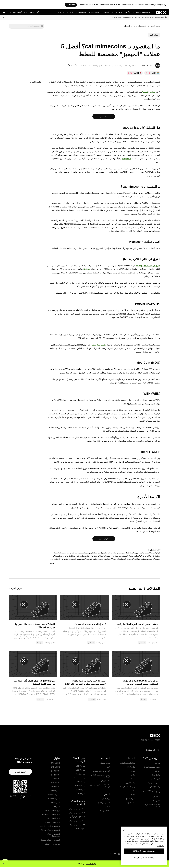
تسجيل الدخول (28, 12)
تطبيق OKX (156, 801)
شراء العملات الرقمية (142, 12)
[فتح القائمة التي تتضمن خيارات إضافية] (4, 12)
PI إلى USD (80, 828)
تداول (120, 12)
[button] (38, 12)
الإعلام (108, 807)
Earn (133, 779)
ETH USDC (55, 767)
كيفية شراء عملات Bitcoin (50, 830)
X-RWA (132, 795)
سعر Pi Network (54, 799)
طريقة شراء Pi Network (51, 844)
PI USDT (56, 779)
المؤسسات (95, 12)
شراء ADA (81, 782)
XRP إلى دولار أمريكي (77, 824)
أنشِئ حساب (91, 864)
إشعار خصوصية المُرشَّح (151, 767)
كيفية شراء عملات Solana (50, 840)
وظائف (157, 771)
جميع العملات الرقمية (127, 787)
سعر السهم (131, 802)
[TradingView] (115, 853)
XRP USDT (55, 787)
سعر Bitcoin (55, 791)
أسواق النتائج (130, 799)
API (108, 767)
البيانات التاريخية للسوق (101, 771)
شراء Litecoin (80, 790)
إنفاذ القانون (156, 797)
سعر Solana (55, 802)
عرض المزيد (16, 588)
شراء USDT (80, 766)
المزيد (62, 12)
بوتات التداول (130, 783)
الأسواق (127, 12)
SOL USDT (55, 783)
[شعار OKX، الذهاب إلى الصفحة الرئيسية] (161, 12)
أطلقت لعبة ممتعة (98, 345)
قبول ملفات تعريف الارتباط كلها (144, 851)
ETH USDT (55, 775)
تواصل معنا (156, 775)
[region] (144, 846)
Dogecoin (126, 159)
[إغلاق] (3, 17)
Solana (86, 269)
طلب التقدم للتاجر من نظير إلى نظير (100, 786)
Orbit (71, 12)
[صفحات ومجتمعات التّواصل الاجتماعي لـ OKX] (110, 853)
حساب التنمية (108, 12)
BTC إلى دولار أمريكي (77, 809)
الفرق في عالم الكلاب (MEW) (148, 266)
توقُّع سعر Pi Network (52, 822)
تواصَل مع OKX (104, 811)
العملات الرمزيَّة (140, 26)
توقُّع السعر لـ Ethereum (51, 814)
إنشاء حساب (16, 12)
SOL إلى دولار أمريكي (77, 820)
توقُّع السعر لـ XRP (53, 818)
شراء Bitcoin (80, 774)
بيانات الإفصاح (155, 787)
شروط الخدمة (155, 779)
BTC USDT (55, 771)
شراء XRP (81, 794)
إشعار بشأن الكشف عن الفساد (151, 792)
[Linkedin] (119, 853)
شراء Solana (80, 786)
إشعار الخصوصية (154, 783)
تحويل (133, 771)
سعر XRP (56, 806)
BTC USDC (55, 763)
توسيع (52, 563)
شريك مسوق (105, 763)
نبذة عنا (157, 763)
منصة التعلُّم (82, 12)
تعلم (133, 791)
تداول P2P (131, 767)
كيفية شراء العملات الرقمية (50, 826)
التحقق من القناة (104, 803)
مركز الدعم (106, 799)
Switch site (71, 5)
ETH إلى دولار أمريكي (77, 813)
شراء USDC (80, 770)
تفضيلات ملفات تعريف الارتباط (152, 805)
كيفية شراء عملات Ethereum (53, 835)
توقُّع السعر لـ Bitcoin (52, 810)
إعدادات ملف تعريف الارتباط (144, 857)
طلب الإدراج (105, 781)
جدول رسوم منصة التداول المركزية (100, 776)
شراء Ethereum (79, 778)
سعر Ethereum (54, 795)
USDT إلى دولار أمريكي (76, 817)
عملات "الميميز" (148, 92)
